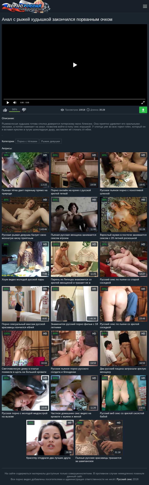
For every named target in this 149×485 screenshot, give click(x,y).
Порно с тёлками (27, 141)
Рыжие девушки (50, 141)
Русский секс (124, 479)
